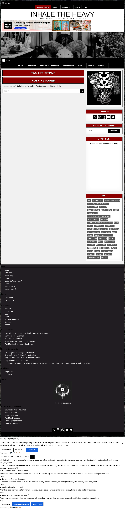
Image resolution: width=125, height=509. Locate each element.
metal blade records (103, 235)
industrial (114, 229)
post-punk (112, 245)
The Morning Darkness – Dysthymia (19, 344)
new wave (92, 242)
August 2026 (10, 371)
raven (90, 251)
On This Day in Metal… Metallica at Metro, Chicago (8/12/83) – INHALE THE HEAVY (37, 363)
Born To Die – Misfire (13, 338)
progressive (104, 248)
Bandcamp (67, 7)
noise (100, 242)
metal (90, 235)
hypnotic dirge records (98, 229)
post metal (92, 248)
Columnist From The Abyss (15, 410)
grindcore (99, 226)
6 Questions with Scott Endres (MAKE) (20, 341)
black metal (93, 207)
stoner (99, 254)
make (114, 232)
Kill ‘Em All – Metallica (81, 363)
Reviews (32, 65)
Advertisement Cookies (11, 495)
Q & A (77, 7)
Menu (7, 3)
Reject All (19, 450)
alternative (97, 200)
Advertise (8, 273)
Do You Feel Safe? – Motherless (23, 355)
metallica (103, 238)
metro (111, 238)
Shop (85, 7)
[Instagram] (100, 117)
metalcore (92, 238)
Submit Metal (43, 7)
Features (102, 65)
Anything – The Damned (14, 336)
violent (104, 257)
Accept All (32, 450)
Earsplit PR (92, 213)
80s (89, 200)
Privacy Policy (10, 300)
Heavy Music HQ (11, 415)
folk (116, 223)
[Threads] (104, 117)
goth (90, 226)
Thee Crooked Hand (13, 423)
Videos (81, 65)
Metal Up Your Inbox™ (13, 281)
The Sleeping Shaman (13, 420)
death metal (106, 210)
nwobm (91, 245)
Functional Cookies (9, 479)
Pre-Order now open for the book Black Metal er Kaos (26, 333)
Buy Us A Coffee (11, 289)
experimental (93, 219)
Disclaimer (9, 297)
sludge (91, 254)
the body (108, 254)
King (6, 355)
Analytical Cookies (9, 487)
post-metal (101, 245)
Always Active (23, 471)
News (91, 65)
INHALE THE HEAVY (62, 14)
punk (114, 248)
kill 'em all (105, 232)
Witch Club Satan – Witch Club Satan (25, 358)
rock (97, 251)
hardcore (110, 226)
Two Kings (9, 352)
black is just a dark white (98, 204)
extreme (104, 219)
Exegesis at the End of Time (99, 216)
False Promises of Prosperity (100, 223)
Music (21, 65)
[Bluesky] (113, 117)
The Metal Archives (12, 418)
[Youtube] (108, 117)
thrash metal (93, 257)
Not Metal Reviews (49, 65)
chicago (103, 207)
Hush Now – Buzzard (19, 360)
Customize (6, 450)
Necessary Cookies (9, 471)
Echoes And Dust (11, 412)
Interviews (68, 65)
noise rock (109, 242)
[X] (95, 117)
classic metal (93, 210)
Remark (21, 479)
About (56, 7)
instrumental (93, 232)
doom (116, 210)
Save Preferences (21, 504)
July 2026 (8, 374)
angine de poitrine (112, 200)
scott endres (107, 251)
